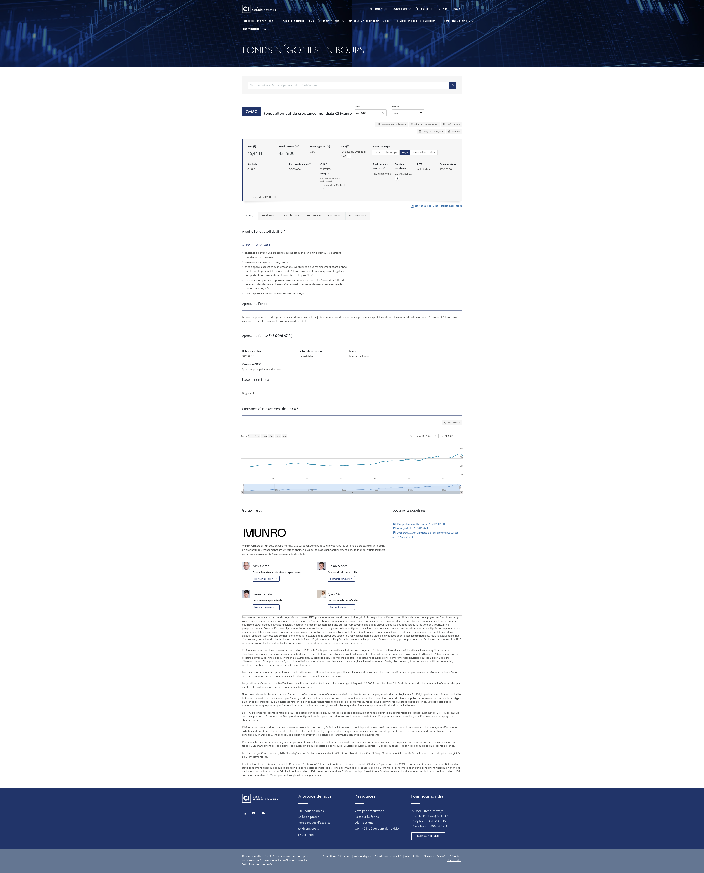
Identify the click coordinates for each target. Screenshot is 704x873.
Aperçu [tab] (250, 215)
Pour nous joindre (428, 836)
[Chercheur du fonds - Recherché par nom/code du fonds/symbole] (452, 85)
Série (357, 106)
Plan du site (454, 860)
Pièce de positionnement (426, 124)
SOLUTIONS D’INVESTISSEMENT (259, 21)
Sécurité (455, 856)
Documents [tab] (335, 215)
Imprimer (455, 131)
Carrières (308, 835)
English (457, 8)
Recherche (427, 8)
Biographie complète (264, 578)
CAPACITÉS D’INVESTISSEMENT (325, 21)
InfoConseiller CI (253, 29)
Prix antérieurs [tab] (357, 215)
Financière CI (311, 828)
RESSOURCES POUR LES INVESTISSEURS (369, 21)
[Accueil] (259, 9)
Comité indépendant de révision (378, 828)
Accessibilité (412, 856)
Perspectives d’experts (314, 822)
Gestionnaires (423, 206)
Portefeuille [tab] (314, 215)
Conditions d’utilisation (336, 856)
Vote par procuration (369, 811)
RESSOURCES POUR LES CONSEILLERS (416, 21)
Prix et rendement (293, 21)
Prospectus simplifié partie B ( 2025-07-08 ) (421, 524)
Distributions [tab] (291, 215)
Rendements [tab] (269, 215)
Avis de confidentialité (388, 856)
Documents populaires (448, 206)
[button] (349, 156)
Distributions (364, 822)
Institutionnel (378, 8)
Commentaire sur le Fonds (393, 124)
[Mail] (263, 813)
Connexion (400, 8)
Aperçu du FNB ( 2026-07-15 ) (413, 528)
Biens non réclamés (435, 856)
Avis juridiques (362, 856)
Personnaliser (453, 422)
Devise (395, 106)
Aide (445, 8)
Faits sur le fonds (367, 817)
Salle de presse (309, 817)
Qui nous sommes (311, 811)
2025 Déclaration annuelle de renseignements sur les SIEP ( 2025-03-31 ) (425, 534)
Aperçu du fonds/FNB (432, 131)
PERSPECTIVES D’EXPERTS (456, 21)
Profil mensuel (453, 124)
